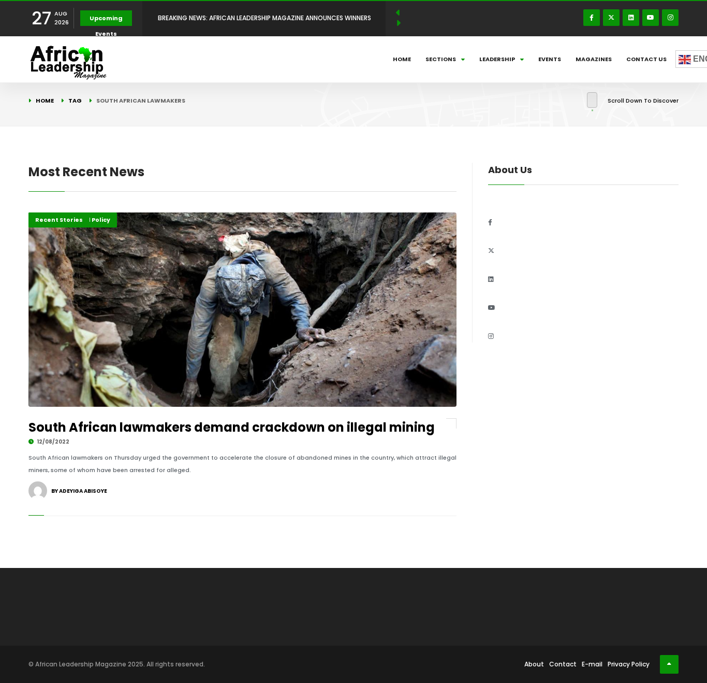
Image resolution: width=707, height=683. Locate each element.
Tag (75, 100)
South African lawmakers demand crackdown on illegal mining (231, 427)
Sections (440, 59)
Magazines (594, 59)
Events (549, 59)
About (534, 664)
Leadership (497, 59)
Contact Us (646, 59)
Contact (563, 664)
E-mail (592, 664)
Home (402, 59)
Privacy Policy (629, 664)
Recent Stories (59, 220)
